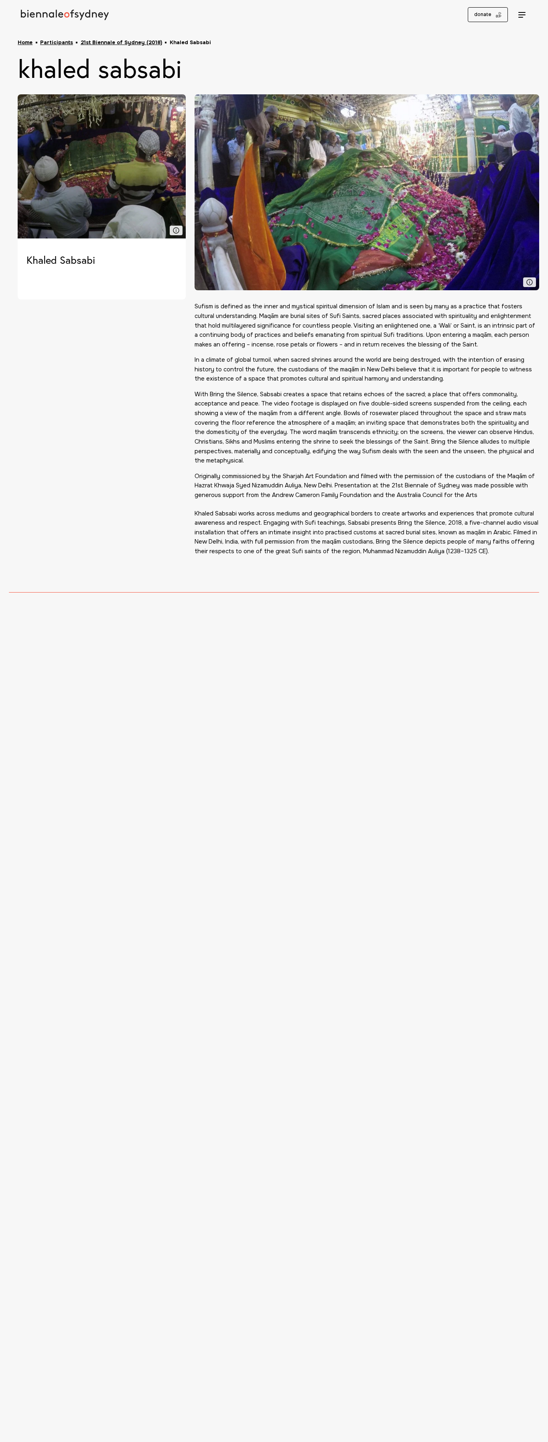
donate (482, 14)
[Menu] (522, 14)
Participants (56, 42)
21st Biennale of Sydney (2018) (121, 42)
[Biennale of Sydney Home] (65, 14)
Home (25, 42)
